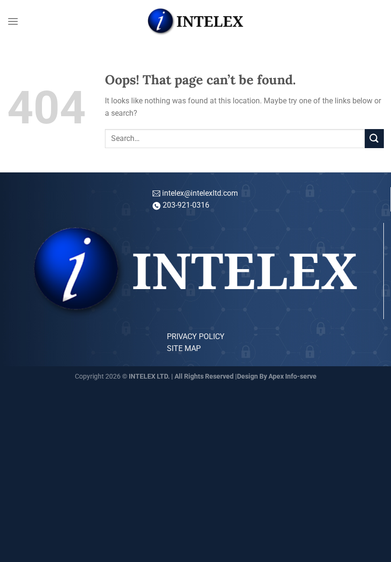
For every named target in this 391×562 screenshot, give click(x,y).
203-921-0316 (186, 205)
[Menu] (13, 21)
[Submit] (374, 138)
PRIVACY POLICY (196, 336)
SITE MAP (184, 348)
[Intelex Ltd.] (195, 21)
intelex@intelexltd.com (199, 193)
